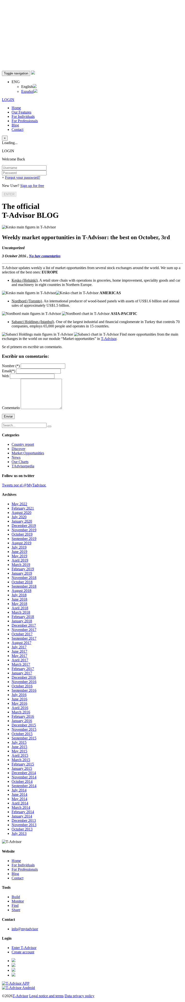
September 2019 (24, 539)
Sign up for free (32, 186)
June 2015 (19, 747)
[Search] (49, 426)
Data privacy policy (79, 996)
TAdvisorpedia (23, 466)
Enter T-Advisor (24, 948)
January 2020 (22, 521)
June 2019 (19, 552)
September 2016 (24, 690)
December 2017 (24, 625)
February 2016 (23, 716)
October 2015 (22, 734)
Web (5, 376)
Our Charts (20, 462)
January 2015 (22, 768)
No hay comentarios (44, 256)
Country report (23, 444)
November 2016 (24, 682)
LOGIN (8, 100)
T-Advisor (108, 339)
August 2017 (21, 643)
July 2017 (19, 647)
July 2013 (19, 833)
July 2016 (19, 695)
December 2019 (24, 526)
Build (16, 897)
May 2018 (19, 604)
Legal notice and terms (46, 996)
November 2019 (24, 530)
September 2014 (24, 786)
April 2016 (20, 708)
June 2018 (19, 599)
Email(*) (9, 371)
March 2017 (21, 664)
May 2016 (19, 703)
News (16, 457)
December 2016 (24, 677)
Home (16, 108)
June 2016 (19, 699)
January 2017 (22, 673)
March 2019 (21, 565)
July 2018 (19, 595)
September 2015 (24, 738)
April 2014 (20, 803)
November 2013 (24, 825)
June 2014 (19, 794)
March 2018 (21, 612)
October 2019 (22, 534)
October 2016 (22, 686)
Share (16, 910)
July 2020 (19, 517)
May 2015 (19, 751)
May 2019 (19, 556)
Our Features (21, 112)
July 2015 (19, 742)
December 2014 (24, 773)
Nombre (11, 366)
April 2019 (20, 560)
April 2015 (20, 755)
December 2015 (24, 725)
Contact (17, 129)
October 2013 (22, 829)
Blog (15, 125)
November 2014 (24, 777)
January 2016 (22, 721)
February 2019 (23, 569)
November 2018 (24, 578)
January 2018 (22, 621)
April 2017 (20, 660)
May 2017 (19, 656)
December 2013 (24, 820)
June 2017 (19, 651)
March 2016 (21, 712)
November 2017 (24, 630)
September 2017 (24, 638)
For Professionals (25, 121)
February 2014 (23, 812)
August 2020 (21, 513)
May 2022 (19, 504)
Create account (23, 952)
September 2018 (24, 586)
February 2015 (23, 764)
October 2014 (22, 781)
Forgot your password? (22, 177)
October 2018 (22, 582)
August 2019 (21, 543)
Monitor (18, 901)
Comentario (11, 408)
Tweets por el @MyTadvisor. (24, 485)
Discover (18, 449)
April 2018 (20, 608)
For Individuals (23, 116)
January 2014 (22, 816)
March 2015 (21, 760)
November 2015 (24, 729)
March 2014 (21, 807)
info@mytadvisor (25, 929)
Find (15, 905)
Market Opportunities (28, 453)
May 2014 (19, 799)
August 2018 (21, 591)
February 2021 (23, 508)
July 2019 (19, 547)
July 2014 (19, 790)
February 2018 (23, 617)
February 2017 (23, 669)
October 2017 (22, 634)
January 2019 (22, 573)
